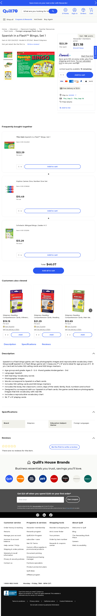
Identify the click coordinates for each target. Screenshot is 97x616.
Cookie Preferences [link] (66, 601)
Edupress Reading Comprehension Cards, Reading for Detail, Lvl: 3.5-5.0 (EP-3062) (46, 316)
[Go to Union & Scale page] (76, 479)
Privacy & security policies (14, 559)
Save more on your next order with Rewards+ (48, 3)
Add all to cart (48, 270)
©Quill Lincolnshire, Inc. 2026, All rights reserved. (35, 593)
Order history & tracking (13, 528)
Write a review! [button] (33, 44)
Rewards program (34, 531)
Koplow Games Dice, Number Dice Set (31, 181)
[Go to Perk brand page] (42, 479)
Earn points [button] (86, 36)
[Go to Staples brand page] (54, 479)
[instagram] (38, 515)
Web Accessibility (79, 545)
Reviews (46, 344)
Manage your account (12, 535)
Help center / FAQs (11, 545)
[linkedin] (44, 515)
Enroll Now (78, 48)
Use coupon (72, 499)
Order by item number (58, 539)
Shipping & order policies (14, 549)
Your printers (54, 535)
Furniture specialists (35, 563)
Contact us (8, 563)
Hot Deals (38, 19)
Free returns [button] (67, 102)
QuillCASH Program (34, 535)
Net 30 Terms (32, 543)
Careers (75, 541)
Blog (74, 531)
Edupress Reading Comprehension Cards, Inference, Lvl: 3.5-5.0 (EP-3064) (16, 316)
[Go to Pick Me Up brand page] (31, 479)
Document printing (34, 553)
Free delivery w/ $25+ (71, 88)
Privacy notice (34, 601)
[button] (96, 2)
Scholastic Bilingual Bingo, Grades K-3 (31, 225)
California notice (49, 601)
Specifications (29, 344)
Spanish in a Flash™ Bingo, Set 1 (33, 137)
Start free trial (87, 56)
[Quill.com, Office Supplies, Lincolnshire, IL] (10, 594)
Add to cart (80, 75)
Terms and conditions (37, 506)
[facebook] (51, 515)
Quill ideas (31, 571)
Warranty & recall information (10, 554)
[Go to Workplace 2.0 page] (87, 479)
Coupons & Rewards (23, 19)
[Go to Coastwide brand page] (20, 479)
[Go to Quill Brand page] (9, 479)
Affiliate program (33, 575)
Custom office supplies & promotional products (36, 548)
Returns (7, 531)
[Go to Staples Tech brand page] (65, 479)
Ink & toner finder (56, 531)
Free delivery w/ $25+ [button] (12, 329)
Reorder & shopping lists (59, 528)
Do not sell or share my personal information (44, 605)
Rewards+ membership (36, 528)
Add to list (66, 108)
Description (10, 344)
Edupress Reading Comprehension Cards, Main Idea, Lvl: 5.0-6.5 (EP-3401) (78, 316)
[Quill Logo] (10, 11)
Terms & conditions (18, 601)
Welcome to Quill (79, 528)
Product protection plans (37, 567)
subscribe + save (33, 539)
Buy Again (48, 19)
